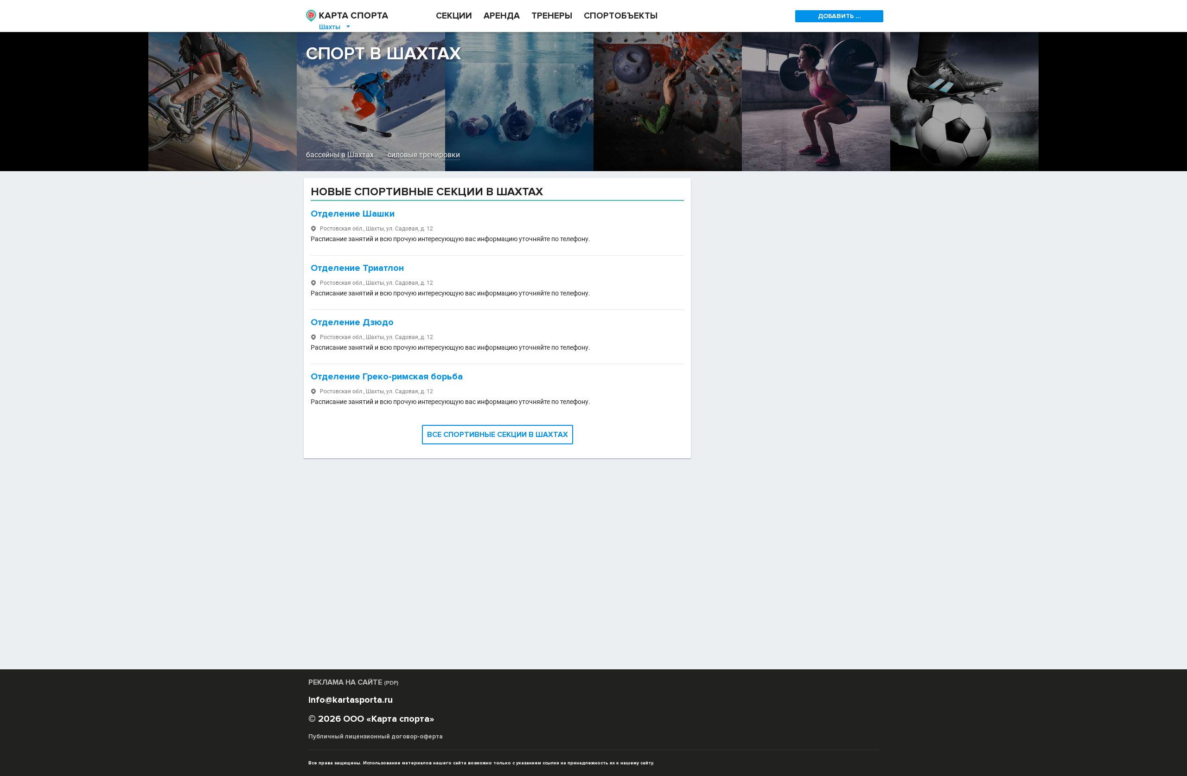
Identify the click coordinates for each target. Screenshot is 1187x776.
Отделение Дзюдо (352, 322)
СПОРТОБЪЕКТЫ (620, 16)
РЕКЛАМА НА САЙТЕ (353, 682)
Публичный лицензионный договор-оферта (375, 736)
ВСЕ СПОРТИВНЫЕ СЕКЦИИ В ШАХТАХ (497, 434)
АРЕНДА (502, 16)
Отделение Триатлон (357, 268)
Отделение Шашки (353, 213)
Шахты (335, 27)
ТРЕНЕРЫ (551, 16)
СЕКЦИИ (454, 16)
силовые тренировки (424, 154)
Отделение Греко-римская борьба (387, 376)
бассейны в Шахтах (340, 154)
